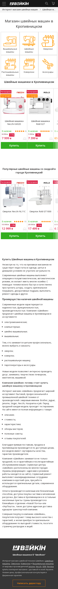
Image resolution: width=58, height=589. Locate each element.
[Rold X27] (40, 105)
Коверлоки (25, 563)
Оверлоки (15, 563)
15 (25, 222)
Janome (32, 566)
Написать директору (29, 583)
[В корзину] (53, 3)
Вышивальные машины (43, 563)
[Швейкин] (19, 4)
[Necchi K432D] (14, 105)
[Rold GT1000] (40, 195)
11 (52, 131)
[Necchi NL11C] (14, 195)
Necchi (38, 566)
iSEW (44, 566)
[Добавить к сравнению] (24, 139)
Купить (14, 145)
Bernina (50, 566)
